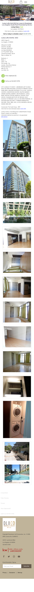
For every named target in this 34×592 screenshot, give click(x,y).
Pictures (3, 503)
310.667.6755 (27, 34)
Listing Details (4, 492)
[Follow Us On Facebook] (4, 556)
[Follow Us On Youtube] (19, 556)
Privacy (5, 572)
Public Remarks (5, 498)
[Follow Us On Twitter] (9, 556)
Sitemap (20, 572)
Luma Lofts (26, 31)
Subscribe (26, 566)
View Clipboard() (6, 508)
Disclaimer (12, 572)
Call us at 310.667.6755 (12, 81)
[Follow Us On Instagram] (14, 556)
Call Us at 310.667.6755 (7, 513)
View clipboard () (10, 75)
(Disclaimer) (4, 117)
